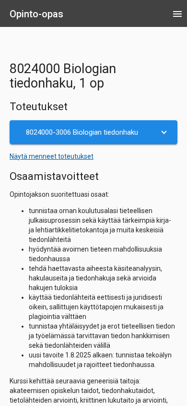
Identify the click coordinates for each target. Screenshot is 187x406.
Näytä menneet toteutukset (52, 156)
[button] (93, 132)
